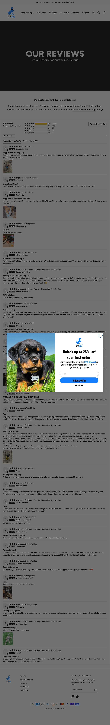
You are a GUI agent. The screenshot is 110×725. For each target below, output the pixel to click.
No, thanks (79, 385)
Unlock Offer (79, 380)
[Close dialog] (100, 336)
